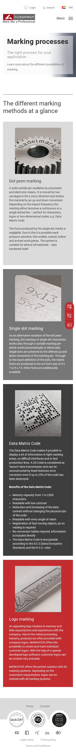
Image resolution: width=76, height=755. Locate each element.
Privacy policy (48, 739)
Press (29, 706)
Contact (45, 706)
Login (32, 7)
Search (51, 7)
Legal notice (27, 739)
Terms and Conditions (38, 745)
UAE (70, 7)
